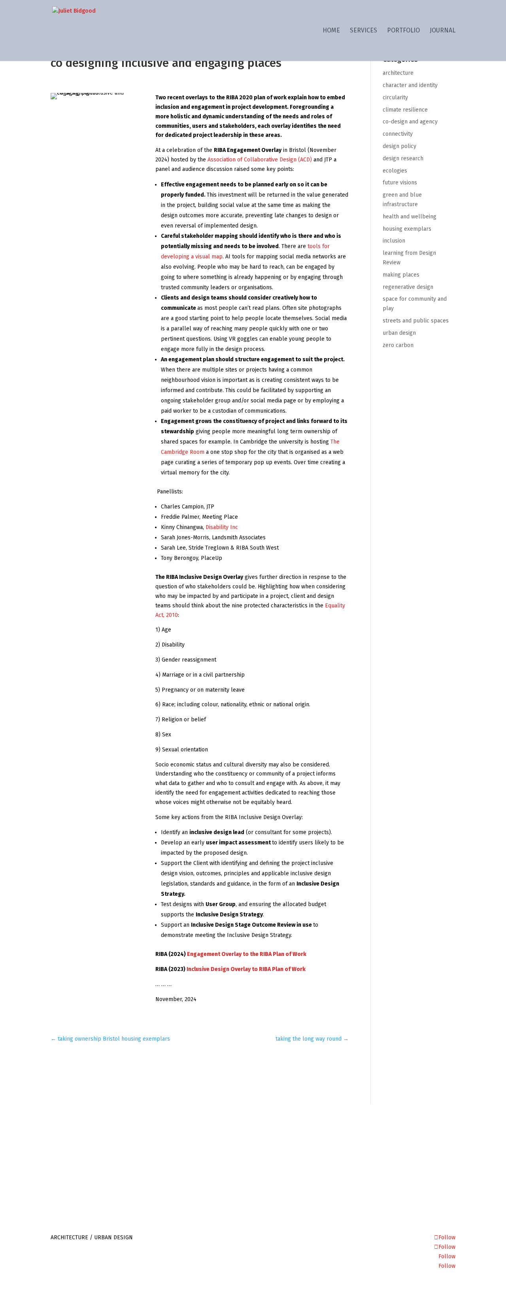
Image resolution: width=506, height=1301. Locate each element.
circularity (395, 97)
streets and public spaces (416, 320)
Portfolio (403, 31)
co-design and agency (410, 121)
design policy (399, 146)
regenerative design (408, 287)
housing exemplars (407, 229)
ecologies (395, 170)
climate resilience (405, 109)
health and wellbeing (409, 216)
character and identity (410, 85)
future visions (400, 182)
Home (331, 31)
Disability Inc (222, 527)
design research (403, 158)
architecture (398, 73)
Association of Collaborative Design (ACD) (260, 159)
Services (363, 31)
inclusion (394, 240)
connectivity (398, 134)
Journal (442, 31)
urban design (399, 333)
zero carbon (398, 345)
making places (401, 274)
